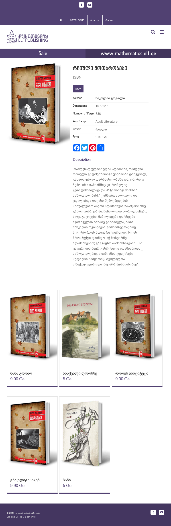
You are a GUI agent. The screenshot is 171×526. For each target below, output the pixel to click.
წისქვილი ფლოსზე (80, 373)
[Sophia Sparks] (32, 328)
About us (95, 20)
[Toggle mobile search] (153, 32)
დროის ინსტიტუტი (131, 373)
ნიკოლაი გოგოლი (110, 98)
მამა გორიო (21, 373)
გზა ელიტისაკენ (25, 480)
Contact (109, 20)
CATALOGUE (77, 20)
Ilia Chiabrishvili (27, 517)
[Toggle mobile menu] (162, 32)
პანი (67, 480)
